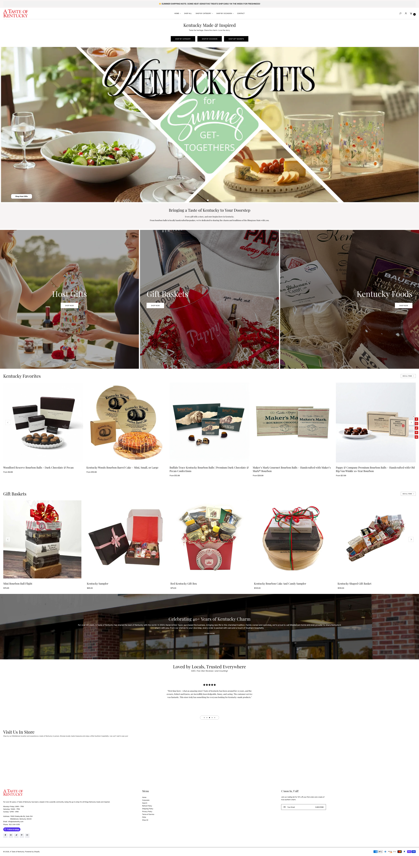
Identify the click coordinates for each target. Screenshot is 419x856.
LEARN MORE (209, 633)
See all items (407, 376)
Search (144, 803)
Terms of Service (148, 814)
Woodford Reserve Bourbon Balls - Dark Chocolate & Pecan (38, 467)
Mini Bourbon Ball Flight (17, 583)
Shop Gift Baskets (236, 39)
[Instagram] (11, 836)
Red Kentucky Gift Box (183, 583)
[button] (177, 13)
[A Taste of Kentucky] (15, 13)
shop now (155, 305)
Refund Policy (147, 806)
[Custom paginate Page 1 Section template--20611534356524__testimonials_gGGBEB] (204, 717)
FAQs (144, 817)
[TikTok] (16, 836)
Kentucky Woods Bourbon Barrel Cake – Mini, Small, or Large (122, 467)
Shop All (145, 820)
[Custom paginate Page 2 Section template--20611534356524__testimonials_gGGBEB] (207, 717)
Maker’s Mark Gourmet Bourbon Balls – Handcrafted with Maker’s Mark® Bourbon (292, 469)
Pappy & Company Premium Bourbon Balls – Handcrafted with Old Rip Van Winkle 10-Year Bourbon (375, 469)
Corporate (145, 800)
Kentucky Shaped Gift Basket (354, 583)
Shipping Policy (147, 809)
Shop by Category (183, 39)
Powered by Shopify (32, 852)
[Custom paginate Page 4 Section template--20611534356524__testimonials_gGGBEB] (212, 717)
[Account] (405, 13)
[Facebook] (5, 836)
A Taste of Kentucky (17, 852)
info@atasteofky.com (15, 821)
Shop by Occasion (209, 39)
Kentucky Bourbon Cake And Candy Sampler (280, 583)
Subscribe (319, 807)
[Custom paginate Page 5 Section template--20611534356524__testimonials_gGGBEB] (214, 717)
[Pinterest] (22, 836)
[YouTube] (27, 836)
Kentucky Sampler (97, 583)
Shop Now (69, 305)
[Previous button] (7, 422)
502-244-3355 (14, 824)
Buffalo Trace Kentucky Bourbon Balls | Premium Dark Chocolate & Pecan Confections (209, 469)
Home (144, 797)
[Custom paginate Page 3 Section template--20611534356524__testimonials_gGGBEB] (209, 717)
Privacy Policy (147, 811)
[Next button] (411, 422)
